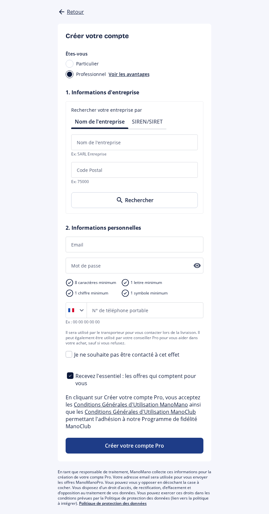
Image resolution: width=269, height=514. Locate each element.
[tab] (99, 121)
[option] (72, 310)
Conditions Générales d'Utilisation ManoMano (131, 404)
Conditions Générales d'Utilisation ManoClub (140, 411)
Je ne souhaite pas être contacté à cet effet (126, 354)
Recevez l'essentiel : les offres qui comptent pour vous (135, 379)
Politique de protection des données (113, 503)
